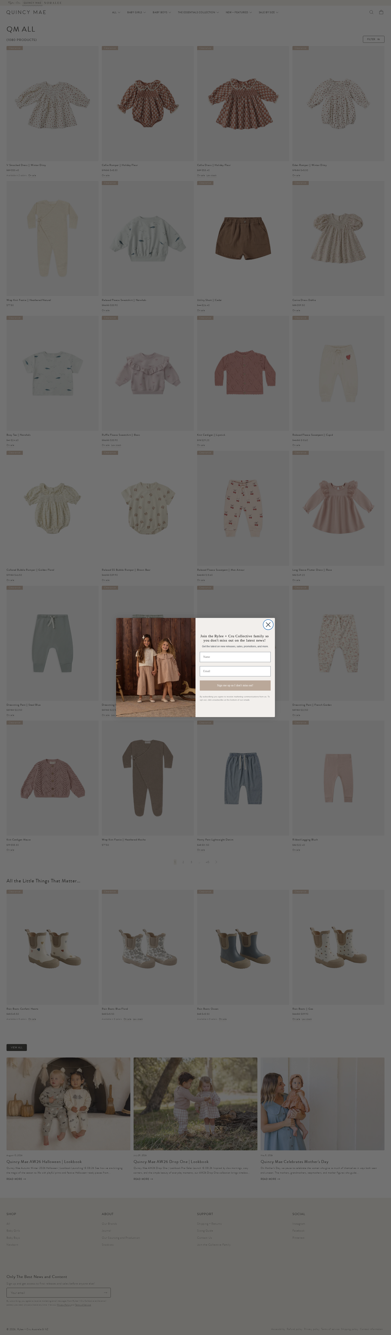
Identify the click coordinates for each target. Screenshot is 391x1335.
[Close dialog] (268, 625)
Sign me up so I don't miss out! (235, 685)
